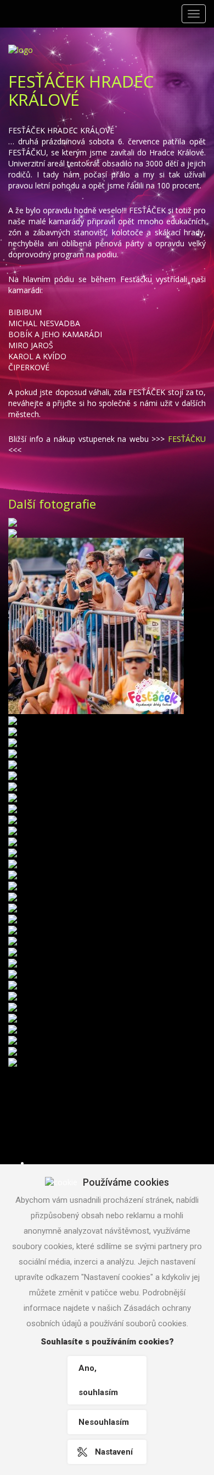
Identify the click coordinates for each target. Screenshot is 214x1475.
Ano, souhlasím (98, 1380)
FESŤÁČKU (187, 439)
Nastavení (114, 1452)
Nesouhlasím (103, 1422)
